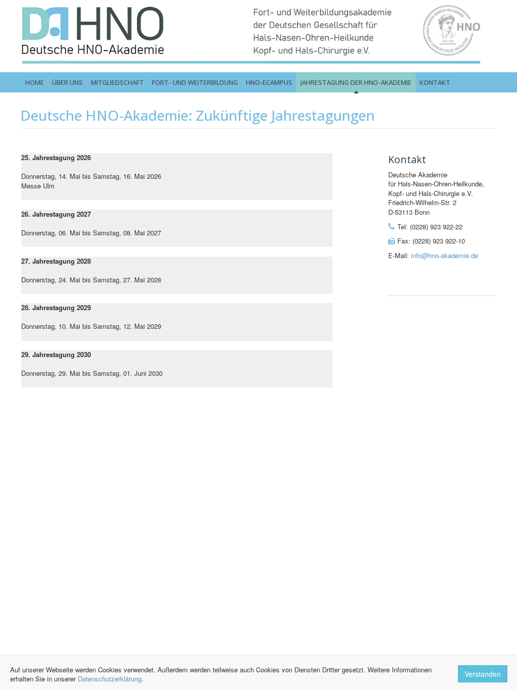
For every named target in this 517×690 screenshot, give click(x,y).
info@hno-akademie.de (444, 255)
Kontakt (435, 82)
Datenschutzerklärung (109, 678)
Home (34, 82)
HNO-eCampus (269, 82)
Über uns (67, 82)
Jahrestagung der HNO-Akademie (355, 82)
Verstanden (482, 674)
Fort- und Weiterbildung (195, 82)
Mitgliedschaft (117, 82)
